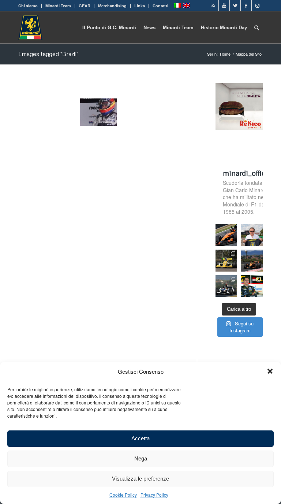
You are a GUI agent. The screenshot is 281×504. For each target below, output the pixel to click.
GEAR (84, 5)
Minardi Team (58, 5)
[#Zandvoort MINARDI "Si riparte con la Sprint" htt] (252, 235)
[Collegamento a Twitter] (235, 5)
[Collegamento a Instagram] (257, 5)
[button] (270, 371)
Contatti (160, 5)
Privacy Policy (154, 495)
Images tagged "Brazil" (48, 53)
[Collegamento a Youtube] (224, 5)
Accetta (140, 438)
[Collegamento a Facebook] (246, 5)
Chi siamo (28, 5)
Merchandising (112, 5)
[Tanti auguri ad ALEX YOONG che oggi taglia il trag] (252, 286)
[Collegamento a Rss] (213, 5)
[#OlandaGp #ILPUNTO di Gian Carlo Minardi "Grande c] (226, 235)
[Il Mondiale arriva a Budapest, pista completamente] (226, 286)
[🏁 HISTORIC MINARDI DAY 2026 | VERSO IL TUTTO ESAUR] (226, 261)
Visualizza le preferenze (140, 478)
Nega (140, 458)
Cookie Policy (123, 495)
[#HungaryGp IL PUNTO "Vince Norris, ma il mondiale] (252, 261)
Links (139, 5)
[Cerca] (257, 27)
